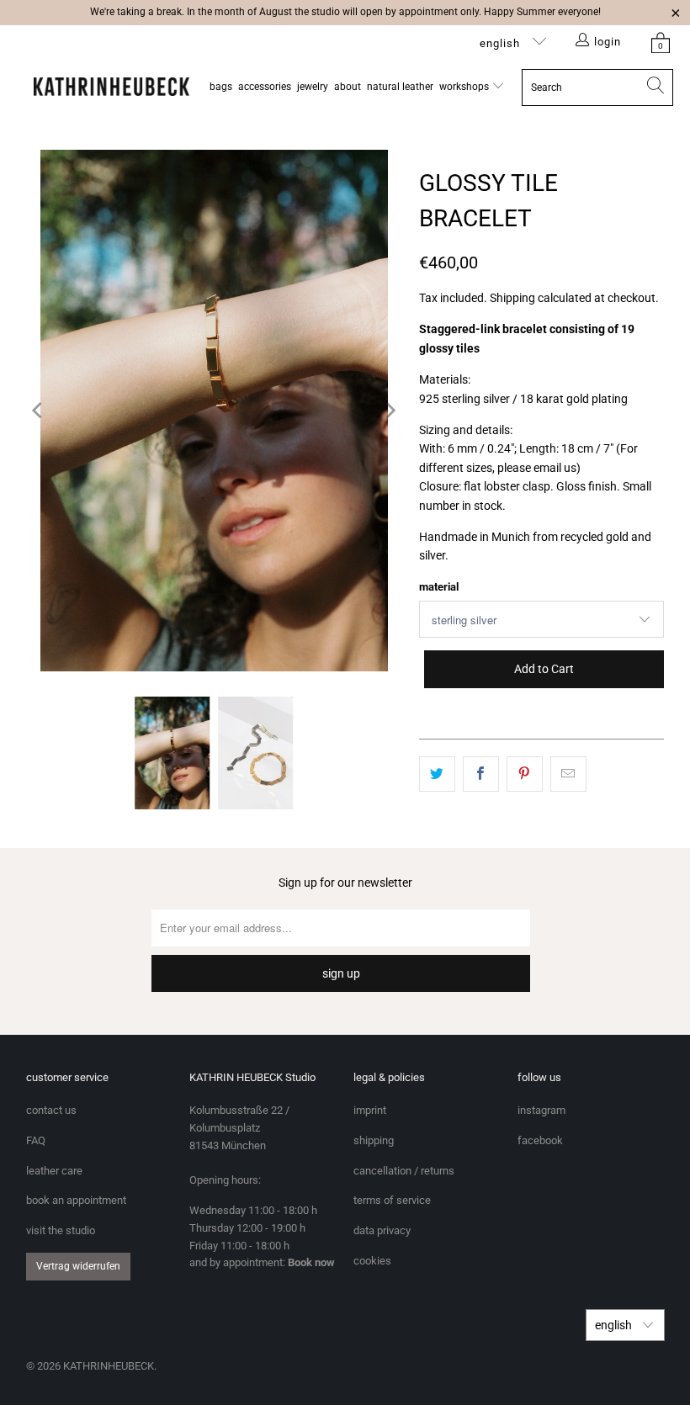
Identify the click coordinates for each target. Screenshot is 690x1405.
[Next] (389, 410)
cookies (372, 1260)
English (501, 43)
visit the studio (60, 1230)
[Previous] (38, 410)
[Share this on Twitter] (437, 774)
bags (221, 87)
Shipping (512, 298)
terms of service (392, 1200)
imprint (369, 1110)
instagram (541, 1110)
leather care (54, 1170)
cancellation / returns (403, 1170)
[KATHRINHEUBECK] (111, 87)
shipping (373, 1140)
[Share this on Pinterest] (525, 774)
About (347, 87)
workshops (465, 87)
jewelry (312, 87)
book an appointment (76, 1200)
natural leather (400, 87)
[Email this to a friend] (568, 774)
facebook (540, 1140)
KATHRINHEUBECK (108, 1366)
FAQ (35, 1140)
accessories (264, 87)
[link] (660, 42)
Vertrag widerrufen (78, 1266)
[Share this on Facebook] (481, 774)
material (439, 587)
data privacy (382, 1230)
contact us (51, 1110)
